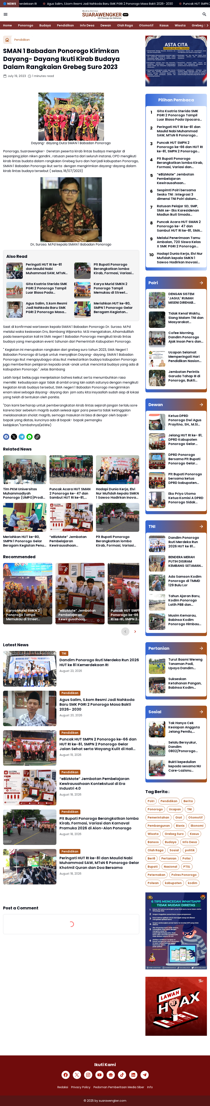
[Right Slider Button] (206, 25)
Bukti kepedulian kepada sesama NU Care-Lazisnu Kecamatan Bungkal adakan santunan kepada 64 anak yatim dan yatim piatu (185, 766)
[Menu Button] (5, 14)
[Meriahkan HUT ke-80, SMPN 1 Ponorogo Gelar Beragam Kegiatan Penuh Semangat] (82, 309)
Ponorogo (25, 25)
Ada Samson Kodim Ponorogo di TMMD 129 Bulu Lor (184, 581)
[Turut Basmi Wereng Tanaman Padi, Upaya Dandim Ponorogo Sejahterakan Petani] (157, 666)
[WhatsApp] (29, 437)
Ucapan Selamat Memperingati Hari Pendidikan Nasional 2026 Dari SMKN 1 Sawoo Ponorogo (185, 356)
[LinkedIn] (133, 1075)
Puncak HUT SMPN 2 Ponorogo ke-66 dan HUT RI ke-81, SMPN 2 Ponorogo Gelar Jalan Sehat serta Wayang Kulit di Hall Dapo (132, 615)
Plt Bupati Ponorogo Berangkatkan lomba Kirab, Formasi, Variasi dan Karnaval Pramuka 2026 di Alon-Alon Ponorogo (113, 269)
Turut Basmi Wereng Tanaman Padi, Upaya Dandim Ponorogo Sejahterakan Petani (185, 664)
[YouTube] (99, 1075)
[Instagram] (88, 1075)
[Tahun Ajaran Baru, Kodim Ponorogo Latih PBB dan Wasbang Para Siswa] (157, 602)
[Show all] (201, 282)
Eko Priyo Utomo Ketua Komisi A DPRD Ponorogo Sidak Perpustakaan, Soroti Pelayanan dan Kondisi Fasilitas (185, 498)
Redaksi (62, 1087)
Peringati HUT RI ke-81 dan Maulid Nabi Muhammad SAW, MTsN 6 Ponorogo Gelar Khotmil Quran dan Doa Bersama (47, 269)
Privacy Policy (80, 1087)
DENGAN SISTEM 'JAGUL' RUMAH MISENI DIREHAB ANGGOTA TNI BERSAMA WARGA (182, 298)
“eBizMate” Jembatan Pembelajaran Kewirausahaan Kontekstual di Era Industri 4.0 (68, 541)
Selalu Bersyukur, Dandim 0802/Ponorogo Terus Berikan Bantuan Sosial (182, 746)
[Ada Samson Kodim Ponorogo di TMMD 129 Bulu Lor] (157, 583)
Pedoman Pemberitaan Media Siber (119, 1087)
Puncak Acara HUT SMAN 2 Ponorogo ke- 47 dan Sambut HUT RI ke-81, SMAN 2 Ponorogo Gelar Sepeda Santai (69, 493)
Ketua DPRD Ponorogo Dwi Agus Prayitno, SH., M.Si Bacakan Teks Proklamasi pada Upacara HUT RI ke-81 (184, 420)
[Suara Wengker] (105, 14)
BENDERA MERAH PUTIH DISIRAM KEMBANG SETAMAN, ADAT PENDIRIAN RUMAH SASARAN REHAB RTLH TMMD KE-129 (184, 561)
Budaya (45, 25)
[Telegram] (22, 437)
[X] (14, 437)
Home (7, 25)
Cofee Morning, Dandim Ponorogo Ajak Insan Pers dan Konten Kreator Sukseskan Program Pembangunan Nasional (185, 337)
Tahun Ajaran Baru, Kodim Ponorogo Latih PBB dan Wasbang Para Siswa (184, 600)
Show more (71, 895)
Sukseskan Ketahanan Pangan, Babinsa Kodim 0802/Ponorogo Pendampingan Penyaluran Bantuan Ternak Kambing (185, 683)
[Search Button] (204, 14)
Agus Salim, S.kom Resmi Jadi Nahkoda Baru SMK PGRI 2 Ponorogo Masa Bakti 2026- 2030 (46, 307)
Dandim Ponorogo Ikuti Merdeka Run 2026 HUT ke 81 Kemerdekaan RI (99, 662)
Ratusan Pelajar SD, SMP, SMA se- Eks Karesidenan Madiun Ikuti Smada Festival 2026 (178, 210)
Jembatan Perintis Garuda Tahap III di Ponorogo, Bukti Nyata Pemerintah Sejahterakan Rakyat (184, 376)
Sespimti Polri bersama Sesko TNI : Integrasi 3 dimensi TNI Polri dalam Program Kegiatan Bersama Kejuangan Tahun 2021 (179, 194)
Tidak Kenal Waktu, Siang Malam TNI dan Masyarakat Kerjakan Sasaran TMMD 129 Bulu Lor (185, 317)
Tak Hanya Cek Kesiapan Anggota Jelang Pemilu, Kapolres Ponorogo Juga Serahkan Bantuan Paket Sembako (184, 727)
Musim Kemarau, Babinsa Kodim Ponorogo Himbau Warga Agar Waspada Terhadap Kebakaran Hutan (185, 620)
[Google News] (111, 1075)
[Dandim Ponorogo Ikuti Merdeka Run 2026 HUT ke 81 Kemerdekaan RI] (29, 668)
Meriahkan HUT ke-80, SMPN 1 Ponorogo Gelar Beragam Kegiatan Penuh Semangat (113, 307)
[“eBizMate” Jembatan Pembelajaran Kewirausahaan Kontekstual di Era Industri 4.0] (71, 517)
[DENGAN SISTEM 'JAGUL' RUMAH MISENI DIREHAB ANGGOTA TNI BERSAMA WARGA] (157, 300)
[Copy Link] (37, 437)
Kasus (164, 25)
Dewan (105, 25)
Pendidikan (65, 25)
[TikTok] (122, 1075)
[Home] (7, 40)
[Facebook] (6, 437)
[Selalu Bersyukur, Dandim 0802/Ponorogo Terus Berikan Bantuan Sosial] (157, 748)
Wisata (180, 25)
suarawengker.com (112, 1101)
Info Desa (87, 25)
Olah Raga (125, 25)
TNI (64, 653)
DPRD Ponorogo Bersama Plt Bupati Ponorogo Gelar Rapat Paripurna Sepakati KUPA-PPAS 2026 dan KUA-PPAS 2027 (185, 459)
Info (150, 1087)
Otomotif (146, 25)
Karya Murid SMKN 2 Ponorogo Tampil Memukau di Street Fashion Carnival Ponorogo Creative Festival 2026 (110, 288)
